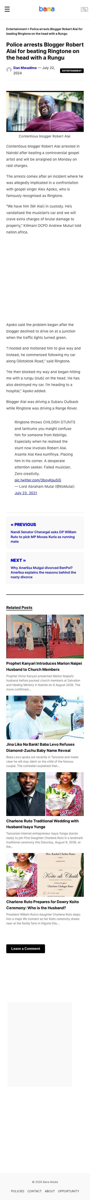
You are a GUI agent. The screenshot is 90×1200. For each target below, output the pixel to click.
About (50, 1191)
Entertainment (16, 29)
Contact (34, 1191)
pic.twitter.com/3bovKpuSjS (38, 480)
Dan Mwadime (25, 68)
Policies (17, 1191)
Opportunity (68, 1191)
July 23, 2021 (26, 493)
